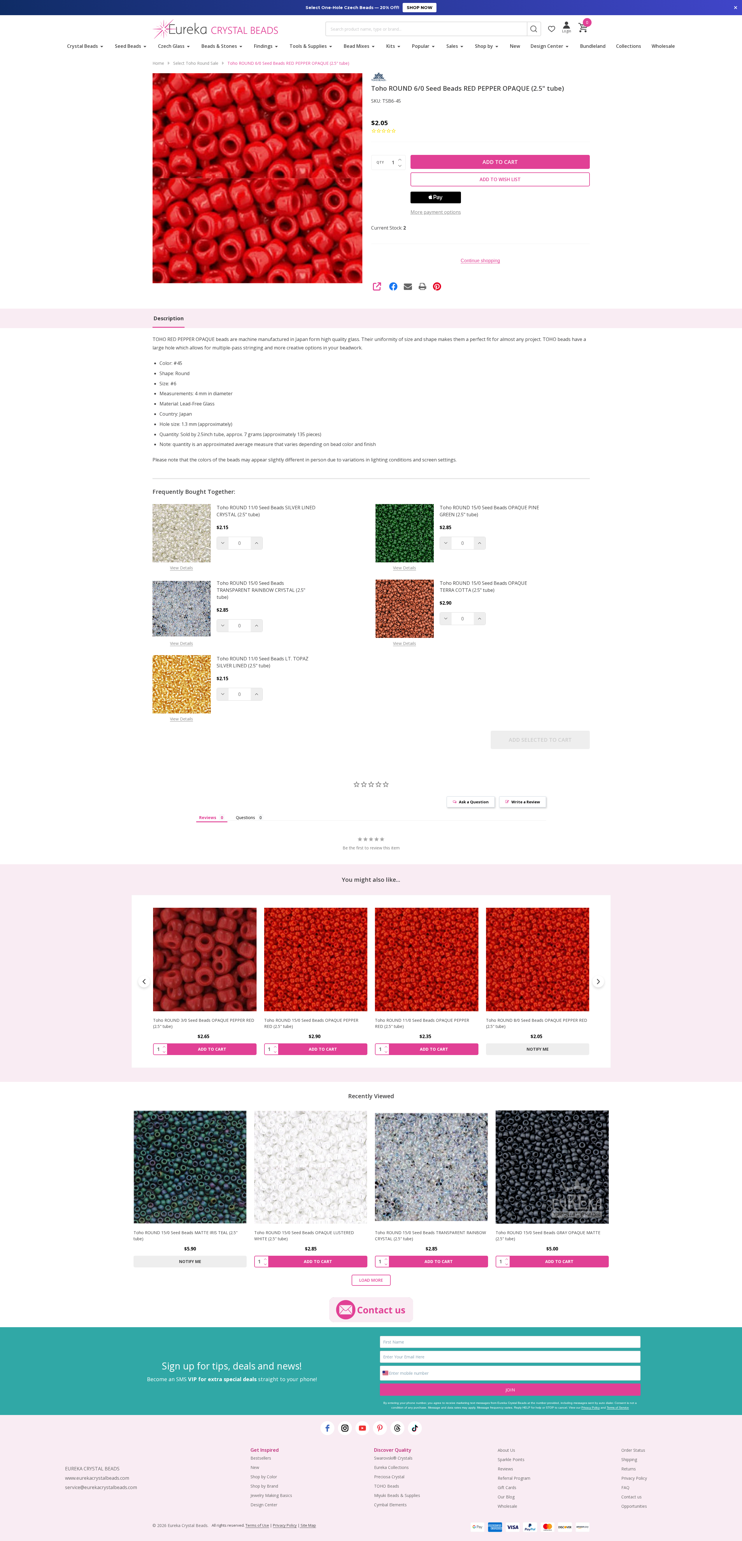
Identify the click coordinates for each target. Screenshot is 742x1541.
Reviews (505, 1469)
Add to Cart (500, 161)
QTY (380, 162)
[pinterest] (380, 1428)
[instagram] (345, 1428)
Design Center (547, 46)
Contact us (631, 1497)
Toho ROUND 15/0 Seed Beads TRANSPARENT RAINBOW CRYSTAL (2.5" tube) (261, 590)
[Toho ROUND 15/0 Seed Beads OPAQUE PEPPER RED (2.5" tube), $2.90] (205, 959)
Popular (420, 46)
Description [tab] (168, 318)
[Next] (598, 981)
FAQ (625, 1487)
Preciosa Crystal (389, 1476)
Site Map (308, 1525)
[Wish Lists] (551, 28)
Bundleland (593, 46)
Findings (263, 46)
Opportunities (634, 1506)
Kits (390, 46)
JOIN (510, 1390)
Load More (371, 1280)
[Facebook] (393, 286)
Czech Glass (171, 46)
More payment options (436, 212)
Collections (628, 46)
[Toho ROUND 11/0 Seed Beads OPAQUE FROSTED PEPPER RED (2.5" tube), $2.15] (537, 959)
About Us (506, 1450)
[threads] (397, 1428)
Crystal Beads (82, 46)
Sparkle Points (511, 1459)
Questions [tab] (245, 817)
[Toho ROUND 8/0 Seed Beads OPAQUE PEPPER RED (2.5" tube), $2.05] (426, 959)
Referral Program (514, 1478)
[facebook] (327, 1428)
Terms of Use (257, 1525)
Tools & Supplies (308, 46)
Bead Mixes (356, 46)
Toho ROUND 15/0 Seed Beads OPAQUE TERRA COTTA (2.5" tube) (483, 586)
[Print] (422, 286)
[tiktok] (415, 1428)
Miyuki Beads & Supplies (397, 1495)
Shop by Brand (264, 1486)
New (515, 46)
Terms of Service (618, 1407)
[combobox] (426, 29)
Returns (628, 1469)
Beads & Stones (219, 46)
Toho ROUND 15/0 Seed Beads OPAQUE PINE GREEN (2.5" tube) (489, 511)
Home (158, 63)
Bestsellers (260, 1458)
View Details (181, 568)
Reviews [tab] (207, 817)
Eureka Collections (391, 1467)
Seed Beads (128, 46)
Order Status (633, 1450)
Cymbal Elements (390, 1504)
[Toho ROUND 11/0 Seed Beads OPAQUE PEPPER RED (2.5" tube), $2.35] (315, 959)
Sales (452, 46)
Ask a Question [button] (474, 801)
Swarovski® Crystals (393, 1458)
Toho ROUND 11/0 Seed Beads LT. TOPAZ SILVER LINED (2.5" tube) (262, 662)
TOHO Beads (386, 1486)
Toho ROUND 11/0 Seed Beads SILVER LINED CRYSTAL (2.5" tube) (266, 511)
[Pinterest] (437, 286)
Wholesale (663, 46)
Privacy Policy (590, 1407)
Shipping (629, 1459)
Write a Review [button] (525, 801)
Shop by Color (263, 1476)
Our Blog (506, 1497)
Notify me (426, 1049)
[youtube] (362, 1428)
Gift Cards (507, 1487)
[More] (101, 46)
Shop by (484, 46)
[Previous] (144, 981)
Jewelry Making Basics (271, 1495)
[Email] (408, 286)
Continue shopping (480, 260)
